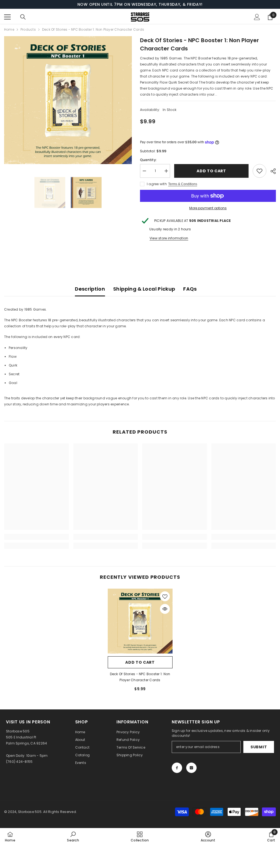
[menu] (7, 17)
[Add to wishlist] (259, 171)
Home (9, 29)
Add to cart (211, 171)
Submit (258, 747)
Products (28, 29)
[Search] (23, 17)
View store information (169, 238)
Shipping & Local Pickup (144, 288)
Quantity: (148, 159)
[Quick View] (165, 609)
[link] (36, 537)
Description (90, 288)
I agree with (157, 184)
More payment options (208, 208)
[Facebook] (177, 768)
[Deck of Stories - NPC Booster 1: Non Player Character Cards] (140, 621)
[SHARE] (271, 171)
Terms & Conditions (182, 184)
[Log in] (257, 17)
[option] (68, 100)
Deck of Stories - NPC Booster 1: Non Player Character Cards (140, 677)
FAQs (190, 288)
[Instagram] (191, 768)
